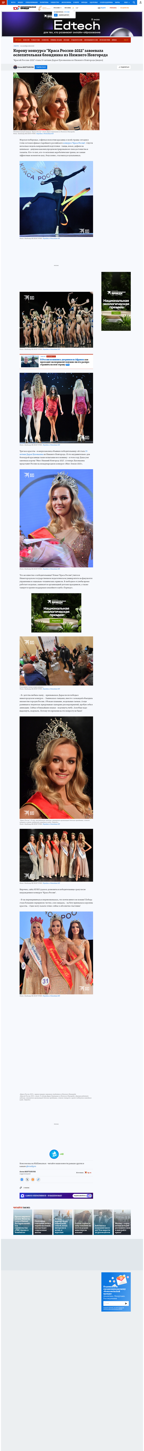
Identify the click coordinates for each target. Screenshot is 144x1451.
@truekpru (31, 1166)
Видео (20, 2)
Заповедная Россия (91, 40)
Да (56, 15)
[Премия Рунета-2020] (43, 7)
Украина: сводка (56, 40)
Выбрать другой (64, 15)
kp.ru (89, 1172)
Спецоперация (31, 2)
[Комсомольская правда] (24, 8)
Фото (13, 2)
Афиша (114, 40)
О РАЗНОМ (26, 1187)
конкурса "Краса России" (74, 142)
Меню (3, 2)
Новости (26, 40)
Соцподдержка (106, 2)
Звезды (84, 2)
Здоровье (94, 2)
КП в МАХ (66, 40)
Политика (44, 2)
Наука (117, 2)
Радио (103, 8)
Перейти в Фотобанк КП (45, 133)
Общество (55, 2)
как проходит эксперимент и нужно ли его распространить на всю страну (65, 362)
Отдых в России (76, 40)
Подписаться (41, 67)
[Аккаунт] (140, 2)
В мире (76, 2)
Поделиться (125, 67)
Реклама (113, 8)
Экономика (66, 2)
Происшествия (105, 40)
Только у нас (35, 40)
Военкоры (45, 40)
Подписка (124, 8)
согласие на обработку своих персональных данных (113, 1308)
